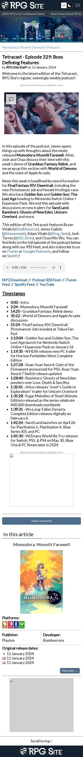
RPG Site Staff (16, 67)
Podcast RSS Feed (46, 280)
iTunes (12, 251)
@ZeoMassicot (25, 229)
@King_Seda (59, 233)
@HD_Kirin (24, 238)
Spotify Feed (25, 284)
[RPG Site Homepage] (23, 5)
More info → (70, 670)
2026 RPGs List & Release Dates (23, 13)
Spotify (13, 256)
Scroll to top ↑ (42, 741)
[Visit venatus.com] (70, 127)
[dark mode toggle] (66, 5)
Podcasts (53, 47)
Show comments (41, 521)
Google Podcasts (37, 251)
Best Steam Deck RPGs (66, 13)
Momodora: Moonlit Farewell (23, 47)
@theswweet (13, 233)
